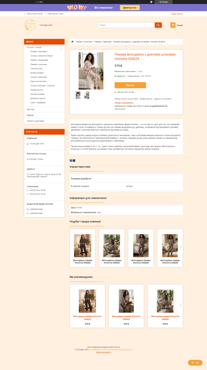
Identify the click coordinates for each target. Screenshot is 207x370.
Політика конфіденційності (121, 350)
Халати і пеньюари (38, 77)
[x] (74, 161)
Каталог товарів (34, 47)
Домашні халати (37, 98)
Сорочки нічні (36, 69)
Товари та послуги (83, 42)
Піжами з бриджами (39, 60)
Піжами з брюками (102, 42)
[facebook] (71, 161)
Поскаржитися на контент (100, 350)
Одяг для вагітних (38, 81)
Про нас (30, 109)
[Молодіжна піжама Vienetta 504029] (82, 243)
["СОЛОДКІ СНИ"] (30, 30)
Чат (197, 363)
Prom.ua (116, 347)
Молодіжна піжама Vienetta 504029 (83, 261)
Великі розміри (37, 73)
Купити (130, 85)
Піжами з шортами (38, 64)
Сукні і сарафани (38, 102)
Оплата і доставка (35, 121)
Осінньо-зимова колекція (41, 56)
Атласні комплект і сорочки (42, 86)
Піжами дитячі (36, 90)
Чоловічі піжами (37, 94)
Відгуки (30, 115)
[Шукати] (158, 25)
